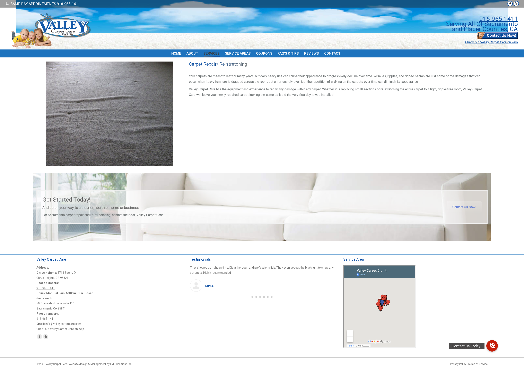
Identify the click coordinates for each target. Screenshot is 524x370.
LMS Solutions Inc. (121, 364)
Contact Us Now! (464, 207)
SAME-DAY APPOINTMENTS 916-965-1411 (45, 4)
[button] (252, 297)
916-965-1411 (498, 18)
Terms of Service (478, 364)
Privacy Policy (458, 364)
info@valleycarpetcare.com (63, 323)
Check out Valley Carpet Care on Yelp (491, 42)
